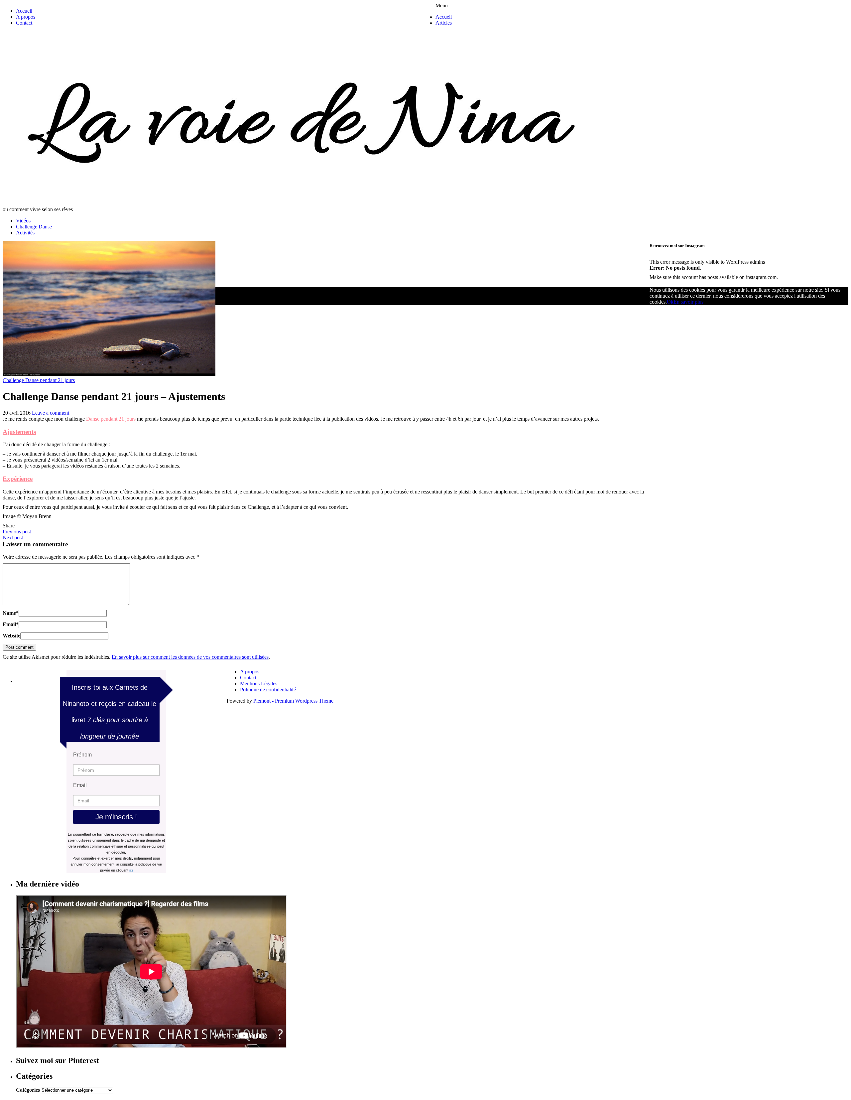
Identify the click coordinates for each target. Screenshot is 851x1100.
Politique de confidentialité (268, 689)
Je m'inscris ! (116, 817)
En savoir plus (688, 302)
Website (11, 635)
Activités (25, 232)
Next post (13, 537)
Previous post (17, 531)
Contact (24, 23)
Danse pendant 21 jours (111, 419)
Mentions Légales (258, 683)
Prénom (82, 754)
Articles (443, 23)
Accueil (24, 11)
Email (11, 624)
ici (131, 870)
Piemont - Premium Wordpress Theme (293, 701)
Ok (670, 302)
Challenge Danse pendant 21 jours (39, 380)
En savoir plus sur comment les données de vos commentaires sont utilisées (190, 657)
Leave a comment (50, 413)
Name (11, 613)
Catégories (28, 1090)
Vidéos (23, 220)
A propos (25, 17)
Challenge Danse (34, 226)
